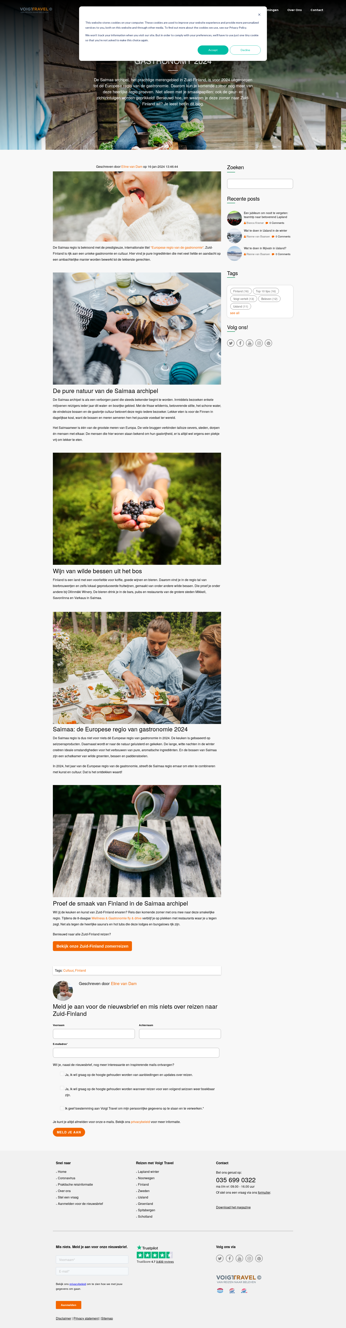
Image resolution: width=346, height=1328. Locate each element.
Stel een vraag (68, 1197)
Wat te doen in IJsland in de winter (265, 230)
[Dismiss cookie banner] (259, 15)
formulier (264, 1192)
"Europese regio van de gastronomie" (177, 247)
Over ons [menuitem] (294, 10)
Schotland (145, 1216)
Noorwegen (146, 1178)
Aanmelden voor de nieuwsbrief (80, 1203)
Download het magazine (233, 1207)
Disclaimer (63, 1318)
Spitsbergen (146, 1210)
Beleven (269, 299)
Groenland (145, 1203)
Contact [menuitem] (317, 10)
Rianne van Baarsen (258, 236)
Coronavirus (66, 1178)
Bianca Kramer (255, 223)
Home (62, 1171)
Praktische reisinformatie (75, 1184)
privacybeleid (140, 1121)
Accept (213, 50)
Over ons (64, 1190)
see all (234, 313)
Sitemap (107, 1318)
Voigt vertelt (243, 299)
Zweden (144, 1190)
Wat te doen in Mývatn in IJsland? (265, 248)
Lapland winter (148, 1171)
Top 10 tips (266, 291)
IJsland (240, 306)
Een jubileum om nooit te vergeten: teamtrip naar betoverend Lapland (266, 215)
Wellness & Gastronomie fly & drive (117, 918)
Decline (245, 50)
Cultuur (68, 970)
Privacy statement (86, 1318)
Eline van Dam (131, 166)
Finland (80, 970)
